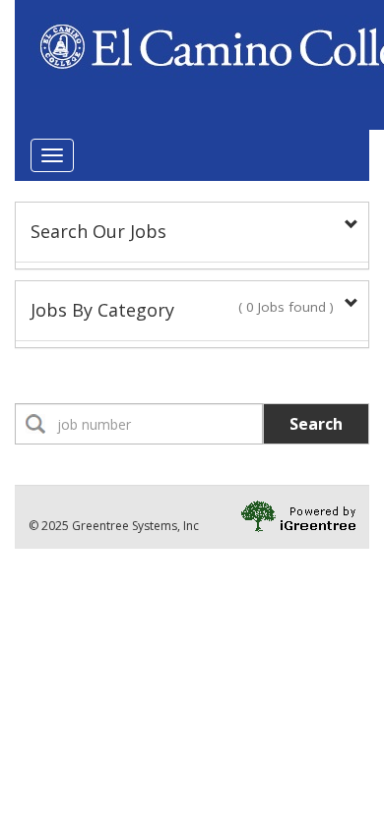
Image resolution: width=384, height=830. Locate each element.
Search (316, 424)
